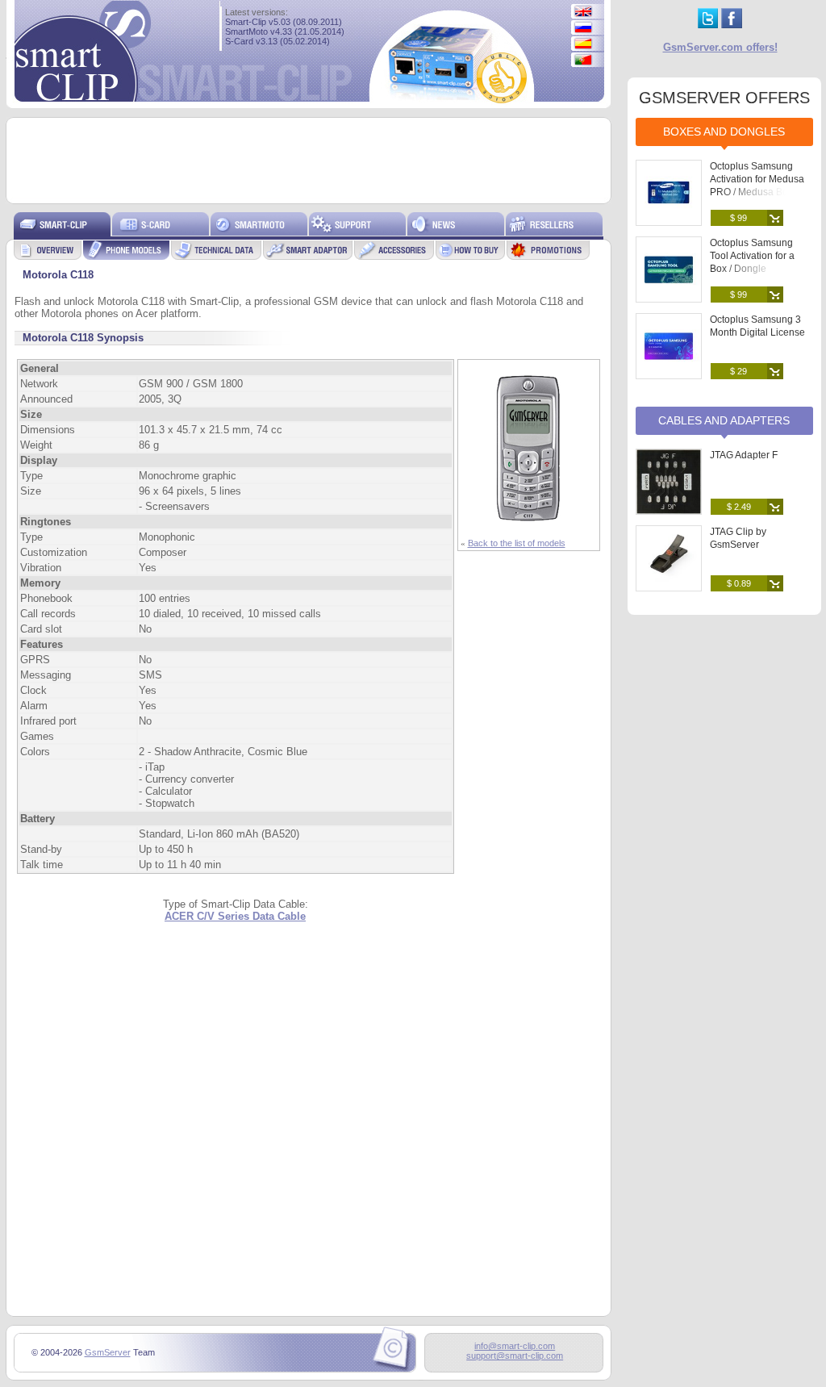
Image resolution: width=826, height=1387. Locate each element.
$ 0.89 (739, 583)
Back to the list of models (516, 543)
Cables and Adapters (724, 420)
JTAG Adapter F (744, 455)
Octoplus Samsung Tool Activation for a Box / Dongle (752, 255)
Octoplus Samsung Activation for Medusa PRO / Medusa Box (757, 179)
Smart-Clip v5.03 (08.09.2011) (283, 22)
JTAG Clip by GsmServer (738, 538)
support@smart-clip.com (514, 1355)
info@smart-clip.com (514, 1346)
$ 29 (738, 371)
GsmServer (108, 1352)
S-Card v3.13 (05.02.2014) (277, 41)
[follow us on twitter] (708, 25)
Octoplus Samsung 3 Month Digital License (757, 326)
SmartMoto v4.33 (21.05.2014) (284, 31)
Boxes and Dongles (724, 131)
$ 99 (738, 218)
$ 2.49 (739, 507)
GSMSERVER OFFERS (724, 98)
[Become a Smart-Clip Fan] (731, 25)
